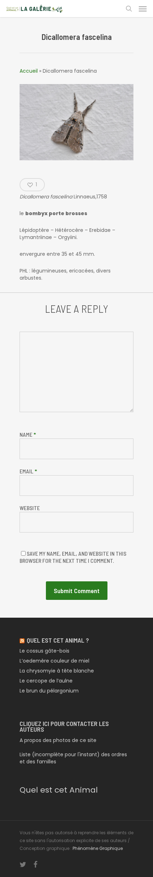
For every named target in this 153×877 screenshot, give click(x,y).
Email (28, 471)
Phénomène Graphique (98, 848)
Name (28, 434)
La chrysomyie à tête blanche (57, 670)
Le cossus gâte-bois (44, 650)
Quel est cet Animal (59, 789)
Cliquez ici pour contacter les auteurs (64, 726)
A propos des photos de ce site (58, 740)
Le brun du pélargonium (49, 690)
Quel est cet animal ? (58, 640)
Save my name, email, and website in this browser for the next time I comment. (73, 557)
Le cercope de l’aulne (46, 680)
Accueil (29, 70)
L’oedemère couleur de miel (54, 660)
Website (30, 507)
